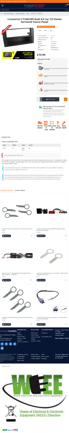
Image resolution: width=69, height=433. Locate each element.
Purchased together (6, 190)
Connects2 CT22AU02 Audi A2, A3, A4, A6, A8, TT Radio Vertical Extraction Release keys (52, 273)
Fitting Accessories (9, 13)
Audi (27, 13)
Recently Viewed (20, 190)
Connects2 (54, 41)
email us (26, 179)
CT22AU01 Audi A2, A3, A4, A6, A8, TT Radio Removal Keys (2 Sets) (17, 229)
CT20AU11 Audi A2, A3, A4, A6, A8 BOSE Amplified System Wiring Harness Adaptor (51, 229)
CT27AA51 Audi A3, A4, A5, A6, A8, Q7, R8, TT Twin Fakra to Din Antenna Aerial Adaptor (52, 318)
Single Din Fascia (20, 13)
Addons (40, 63)
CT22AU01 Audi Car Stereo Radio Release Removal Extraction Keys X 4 (17, 318)
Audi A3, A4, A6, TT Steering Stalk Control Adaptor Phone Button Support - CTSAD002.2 (16, 273)
